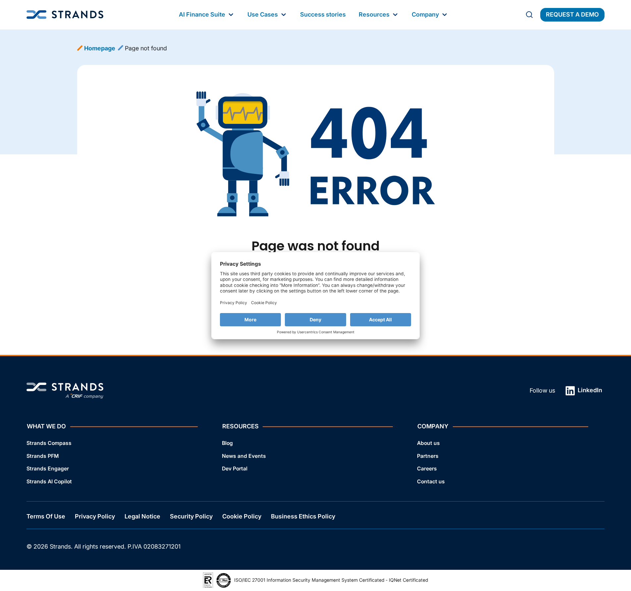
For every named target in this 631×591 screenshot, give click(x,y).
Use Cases (262, 14)
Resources (374, 14)
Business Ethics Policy (303, 516)
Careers (427, 469)
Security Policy (191, 516)
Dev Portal (234, 469)
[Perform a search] (529, 14)
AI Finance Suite (202, 14)
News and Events (244, 456)
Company (425, 14)
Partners (428, 456)
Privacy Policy (95, 516)
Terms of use (45, 516)
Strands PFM (42, 456)
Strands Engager (47, 469)
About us (428, 443)
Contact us (431, 481)
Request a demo (572, 14)
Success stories (323, 14)
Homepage (99, 48)
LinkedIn (589, 390)
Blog (227, 443)
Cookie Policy (241, 516)
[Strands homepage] (64, 14)
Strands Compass (49, 443)
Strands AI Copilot (49, 481)
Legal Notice (142, 516)
